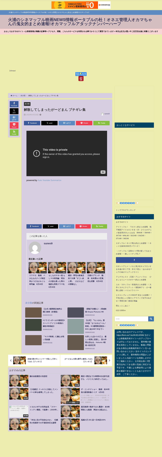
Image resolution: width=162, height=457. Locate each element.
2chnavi (12, 71)
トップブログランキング (125, 210)
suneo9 (107, 114)
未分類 (27, 104)
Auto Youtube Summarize (49, 180)
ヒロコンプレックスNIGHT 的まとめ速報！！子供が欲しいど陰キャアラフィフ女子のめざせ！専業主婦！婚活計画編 (134, 298)
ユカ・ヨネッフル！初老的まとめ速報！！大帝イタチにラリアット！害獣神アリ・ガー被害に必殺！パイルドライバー (133, 287)
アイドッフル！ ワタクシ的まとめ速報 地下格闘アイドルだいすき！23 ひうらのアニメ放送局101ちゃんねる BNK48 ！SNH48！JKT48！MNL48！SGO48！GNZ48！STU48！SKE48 (134, 232)
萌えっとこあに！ (123, 306)
